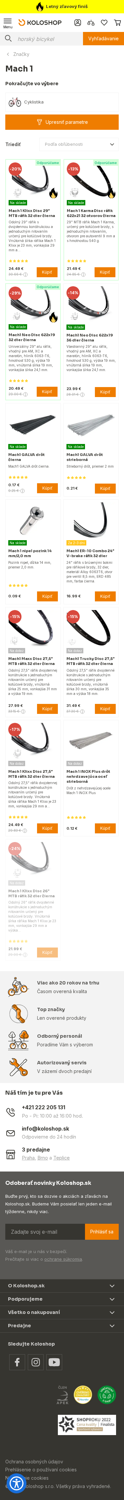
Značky (21, 54)
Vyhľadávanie (103, 38)
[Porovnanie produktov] (91, 22)
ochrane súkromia (63, 1259)
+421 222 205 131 (43, 1107)
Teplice (61, 1158)
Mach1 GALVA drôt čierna (26, 457)
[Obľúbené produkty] (104, 22)
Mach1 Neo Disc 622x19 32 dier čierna (32, 337)
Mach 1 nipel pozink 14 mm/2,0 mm (30, 553)
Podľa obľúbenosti (64, 144)
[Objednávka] (117, 22)
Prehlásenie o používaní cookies (41, 1469)
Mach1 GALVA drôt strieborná (84, 457)
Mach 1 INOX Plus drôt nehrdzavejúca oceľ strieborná (88, 776)
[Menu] (8, 23)
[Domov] (40, 22)
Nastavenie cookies (27, 1478)
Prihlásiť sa (101, 1231)
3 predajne (36, 1150)
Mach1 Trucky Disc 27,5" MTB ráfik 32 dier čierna (90, 661)
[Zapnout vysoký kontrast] (16, 1483)
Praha (28, 1158)
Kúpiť (47, 272)
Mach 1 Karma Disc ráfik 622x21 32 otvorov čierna (91, 213)
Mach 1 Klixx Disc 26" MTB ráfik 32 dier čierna (31, 893)
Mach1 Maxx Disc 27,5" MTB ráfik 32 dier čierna (31, 661)
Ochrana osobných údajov (34, 1461)
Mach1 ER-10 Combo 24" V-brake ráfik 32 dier (90, 553)
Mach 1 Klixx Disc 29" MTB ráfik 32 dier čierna (32, 213)
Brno (42, 1158)
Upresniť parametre (67, 122)
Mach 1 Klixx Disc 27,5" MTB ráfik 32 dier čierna (31, 774)
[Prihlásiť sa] (78, 22)
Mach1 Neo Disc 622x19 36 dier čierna (89, 337)
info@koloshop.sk (45, 1129)
